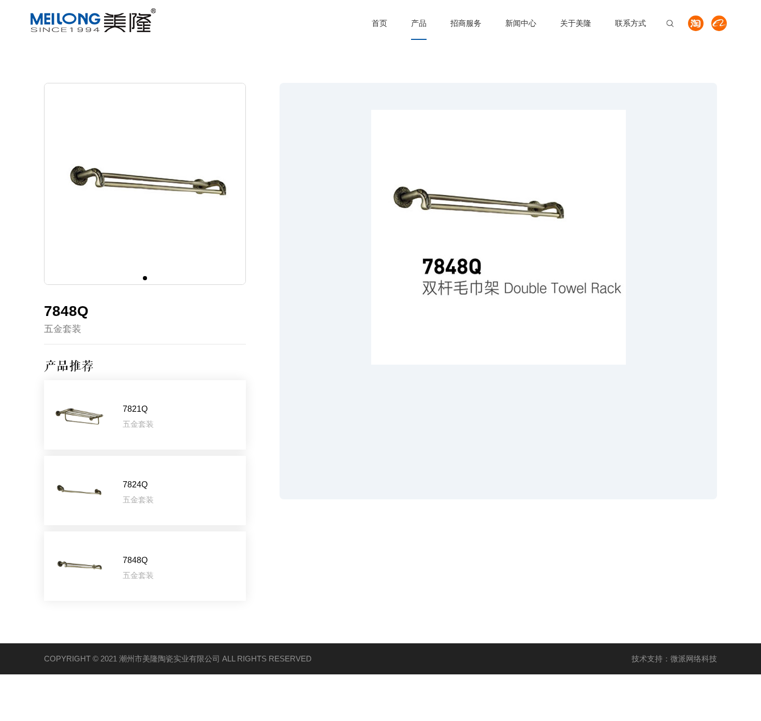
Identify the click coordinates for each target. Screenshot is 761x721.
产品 (419, 23)
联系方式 (630, 23)
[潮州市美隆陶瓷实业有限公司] (93, 20)
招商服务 (465, 23)
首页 (379, 23)
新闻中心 (520, 23)
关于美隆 (575, 23)
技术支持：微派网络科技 (674, 658)
